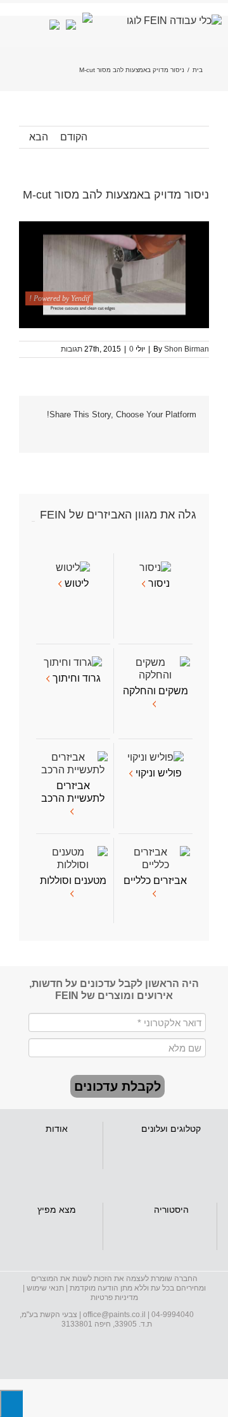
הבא (38, 137)
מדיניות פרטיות (114, 1297)
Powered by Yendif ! (59, 298)
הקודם (73, 137)
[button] (117, 1086)
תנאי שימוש (45, 1288)
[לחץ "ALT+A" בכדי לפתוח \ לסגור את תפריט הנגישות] (11, 1403)
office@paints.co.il (114, 1314)
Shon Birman (186, 349)
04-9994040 (172, 1314)
